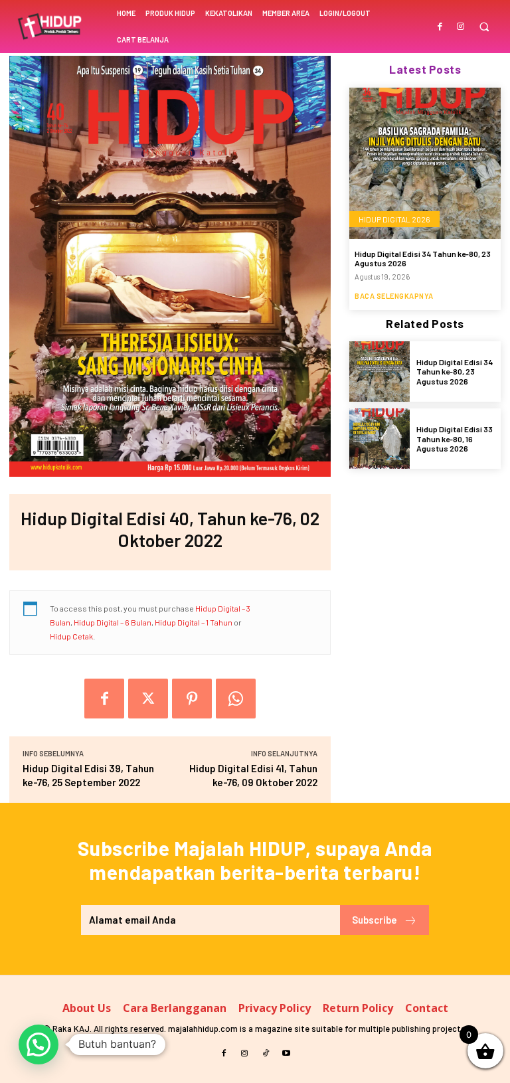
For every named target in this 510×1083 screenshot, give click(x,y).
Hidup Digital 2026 (394, 219)
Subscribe (374, 920)
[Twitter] (148, 698)
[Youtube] (287, 1053)
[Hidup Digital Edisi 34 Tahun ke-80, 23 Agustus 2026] (425, 163)
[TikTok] (265, 1053)
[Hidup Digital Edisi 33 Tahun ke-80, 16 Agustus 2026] (379, 438)
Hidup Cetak (71, 636)
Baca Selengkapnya (394, 295)
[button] (483, 27)
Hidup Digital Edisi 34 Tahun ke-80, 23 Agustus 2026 (454, 371)
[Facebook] (441, 26)
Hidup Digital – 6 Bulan (112, 622)
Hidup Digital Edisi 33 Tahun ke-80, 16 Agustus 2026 (454, 438)
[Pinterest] (192, 698)
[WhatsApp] (236, 698)
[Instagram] (461, 26)
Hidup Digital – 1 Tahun (193, 622)
